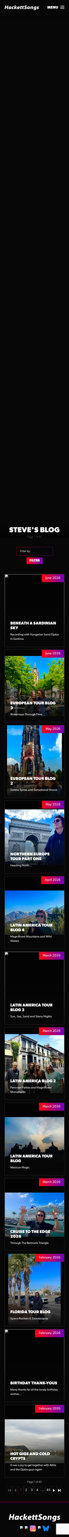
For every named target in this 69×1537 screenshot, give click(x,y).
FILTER (34, 560)
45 (48, 1490)
